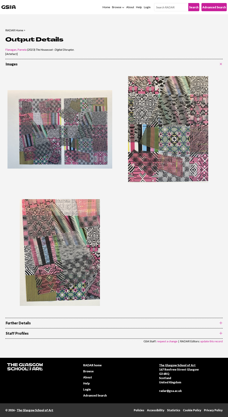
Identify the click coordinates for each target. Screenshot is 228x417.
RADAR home (92, 365)
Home (106, 7)
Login (147, 7)
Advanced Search (214, 7)
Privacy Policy (213, 410)
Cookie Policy (192, 410)
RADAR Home (14, 30)
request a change (167, 341)
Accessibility (155, 410)
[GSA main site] (8, 7)
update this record (211, 341)
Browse (116, 7)
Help (139, 7)
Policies (139, 410)
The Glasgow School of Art (177, 365)
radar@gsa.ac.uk (170, 390)
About (130, 7)
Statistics (173, 410)
